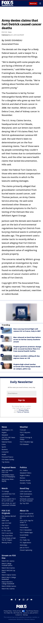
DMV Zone (5, 520)
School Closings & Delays (26, 438)
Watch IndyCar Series (9, 575)
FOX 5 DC (4, 32)
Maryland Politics (25, 473)
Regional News (9, 467)
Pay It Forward (25, 496)
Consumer (5, 452)
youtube (11, 599)
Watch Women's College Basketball (8, 583)
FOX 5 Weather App (26, 442)
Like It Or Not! (6, 523)
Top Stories (5, 462)
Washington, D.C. (7, 430)
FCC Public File (25, 540)
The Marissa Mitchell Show (9, 517)
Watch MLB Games (8, 568)
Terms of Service (23, 412)
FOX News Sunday (8, 459)
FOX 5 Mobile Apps (26, 532)
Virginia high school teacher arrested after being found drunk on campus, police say (26, 366)
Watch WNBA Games (9, 586)
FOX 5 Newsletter (26, 530)
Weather (24, 427)
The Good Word (7, 536)
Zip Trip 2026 (24, 503)
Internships (23, 545)
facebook (15, 599)
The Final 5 (5, 526)
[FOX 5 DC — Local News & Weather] (8, 3)
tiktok (27, 599)
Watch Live (33, 3)
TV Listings (5, 491)
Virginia (4, 432)
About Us (24, 510)
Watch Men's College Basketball (9, 578)
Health (4, 454)
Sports (4, 447)
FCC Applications (25, 543)
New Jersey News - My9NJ (8, 480)
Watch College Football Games (7, 564)
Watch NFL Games (8, 561)
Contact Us (23, 525)
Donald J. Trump (25, 483)
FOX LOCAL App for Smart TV (26, 521)
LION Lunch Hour (26, 491)
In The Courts (6, 531)
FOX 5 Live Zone (7, 533)
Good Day (24, 488)
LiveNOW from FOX (8, 494)
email (31, 599)
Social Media (24, 535)
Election (22, 478)
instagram (23, 599)
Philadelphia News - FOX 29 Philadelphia (8, 476)
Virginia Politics (25, 475)
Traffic (22, 435)
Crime (4, 444)
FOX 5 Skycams (25, 432)
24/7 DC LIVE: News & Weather (8, 438)
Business (5, 449)
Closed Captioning (26, 550)
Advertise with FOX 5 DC (27, 517)
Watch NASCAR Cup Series (8, 571)
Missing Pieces (7, 543)
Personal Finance (7, 457)
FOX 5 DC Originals (6, 511)
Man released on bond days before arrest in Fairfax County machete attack (27, 339)
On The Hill (5, 528)
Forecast (23, 430)
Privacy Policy (24, 410)
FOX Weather (24, 444)
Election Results (25, 480)
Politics (23, 467)
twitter (19, 599)
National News (7, 442)
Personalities (24, 527)
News (9, 32)
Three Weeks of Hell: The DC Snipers (9, 539)
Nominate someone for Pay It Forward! (27, 500)
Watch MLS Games (8, 589)
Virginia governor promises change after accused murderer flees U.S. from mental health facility (27, 349)
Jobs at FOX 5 (24, 548)
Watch (5, 488)
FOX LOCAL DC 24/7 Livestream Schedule (9, 504)
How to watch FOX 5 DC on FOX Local (9, 500)
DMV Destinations (26, 494)
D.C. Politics (24, 470)
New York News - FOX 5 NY (7, 471)
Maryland (5, 435)
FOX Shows (5, 496)
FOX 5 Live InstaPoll (26, 514)
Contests (23, 537)
